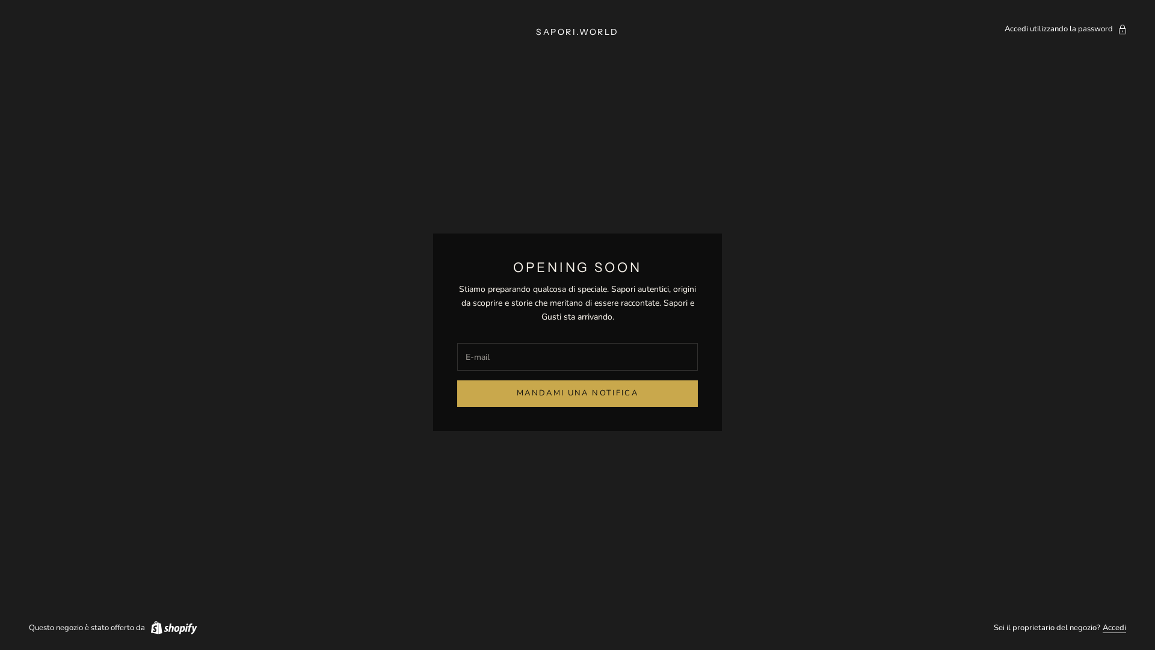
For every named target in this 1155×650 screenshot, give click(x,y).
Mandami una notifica (577, 393)
